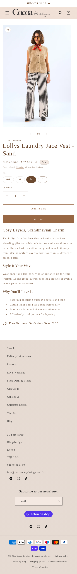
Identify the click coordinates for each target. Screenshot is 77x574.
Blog (9, 421)
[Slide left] (31, 134)
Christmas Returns (17, 405)
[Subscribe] (58, 501)
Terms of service (40, 567)
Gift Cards (13, 388)
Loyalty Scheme (16, 372)
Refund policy (19, 561)
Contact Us (13, 396)
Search (11, 348)
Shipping (20, 167)
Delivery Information (19, 356)
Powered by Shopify (42, 556)
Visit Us (11, 413)
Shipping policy (37, 561)
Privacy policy (62, 556)
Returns (11, 364)
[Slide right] (46, 134)
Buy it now (39, 219)
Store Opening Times (19, 380)
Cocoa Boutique (24, 556)
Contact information (58, 561)
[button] (7, 13)
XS (10, 180)
